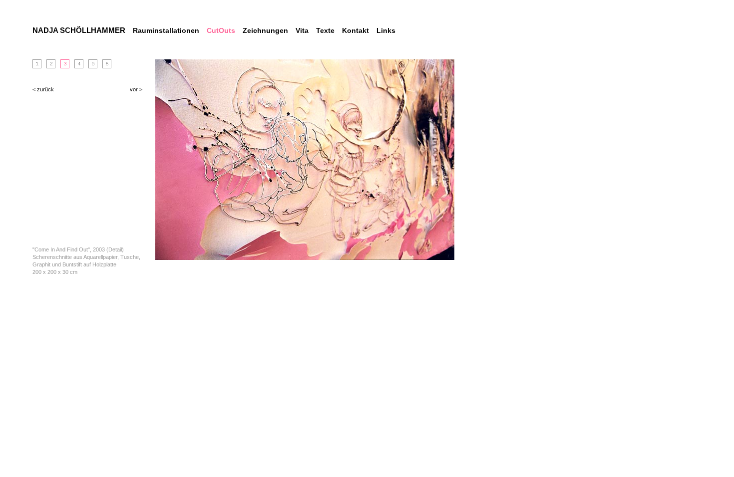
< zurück (43, 89)
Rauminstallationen (166, 30)
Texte (325, 30)
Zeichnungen (265, 30)
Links (385, 30)
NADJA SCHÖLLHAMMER (78, 30)
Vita (302, 30)
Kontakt (355, 30)
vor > (136, 89)
